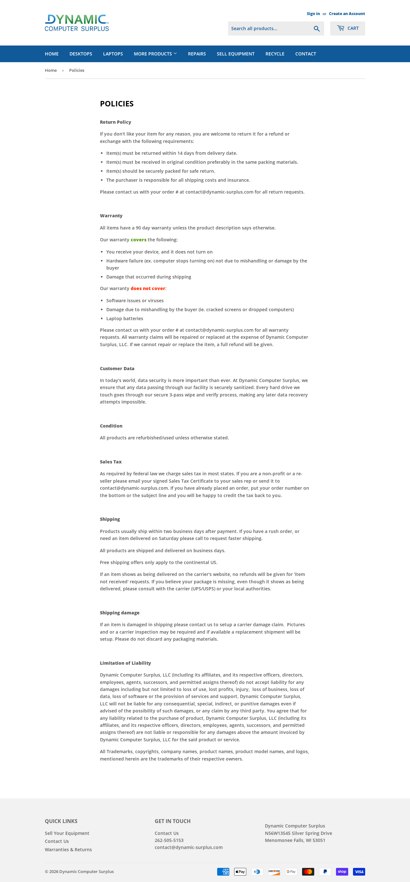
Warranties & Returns (68, 849)
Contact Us (57, 841)
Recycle (275, 54)
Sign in (313, 13)
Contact (305, 54)
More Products (153, 54)
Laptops (113, 54)
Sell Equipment (236, 54)
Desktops (81, 54)
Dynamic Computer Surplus (86, 871)
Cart (352, 28)
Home (52, 54)
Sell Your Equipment (67, 833)
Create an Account (347, 13)
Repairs (197, 54)
